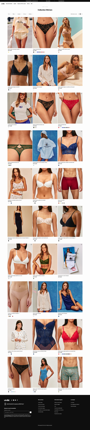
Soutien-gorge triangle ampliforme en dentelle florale (66, 351)
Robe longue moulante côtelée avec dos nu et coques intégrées (18, 237)
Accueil (43, 6)
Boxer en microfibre (61, 200)
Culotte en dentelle (11, 388)
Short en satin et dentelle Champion (14, 49)
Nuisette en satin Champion (62, 313)
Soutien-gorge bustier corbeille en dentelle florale (66, 162)
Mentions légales (57, 404)
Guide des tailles (40, 411)
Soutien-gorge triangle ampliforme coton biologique (66, 237)
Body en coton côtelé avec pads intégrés (39, 388)
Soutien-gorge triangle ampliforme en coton (15, 275)
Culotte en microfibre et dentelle (13, 313)
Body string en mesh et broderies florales (39, 351)
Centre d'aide (40, 402)
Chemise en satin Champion (37, 86)
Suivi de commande (41, 404)
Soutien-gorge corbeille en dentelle (38, 275)
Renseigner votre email (7, 410)
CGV (55, 406)
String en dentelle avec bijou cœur (13, 162)
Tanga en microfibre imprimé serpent (64, 49)
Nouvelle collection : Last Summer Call (32, 0)
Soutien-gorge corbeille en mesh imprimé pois (40, 237)
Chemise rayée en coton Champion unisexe (40, 162)
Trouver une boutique (41, 406)
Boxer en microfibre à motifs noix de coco (64, 388)
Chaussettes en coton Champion (63, 275)
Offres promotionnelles (58, 402)
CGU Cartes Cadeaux (41, 408)
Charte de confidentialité (58, 408)
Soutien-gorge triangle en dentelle (13, 86)
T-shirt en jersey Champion (12, 124)
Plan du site (56, 411)
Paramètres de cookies (58, 413)
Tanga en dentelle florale (37, 49)
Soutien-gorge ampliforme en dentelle (39, 200)
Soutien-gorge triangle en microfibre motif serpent (66, 86)
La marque (46, 6)
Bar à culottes (48, 0)
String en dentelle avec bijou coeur (38, 124)
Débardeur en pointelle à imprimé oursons (15, 200)
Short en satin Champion (37, 313)
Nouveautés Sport (61, 0)
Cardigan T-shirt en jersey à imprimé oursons (15, 351)
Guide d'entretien (73, 406)
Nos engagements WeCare (75, 404)
